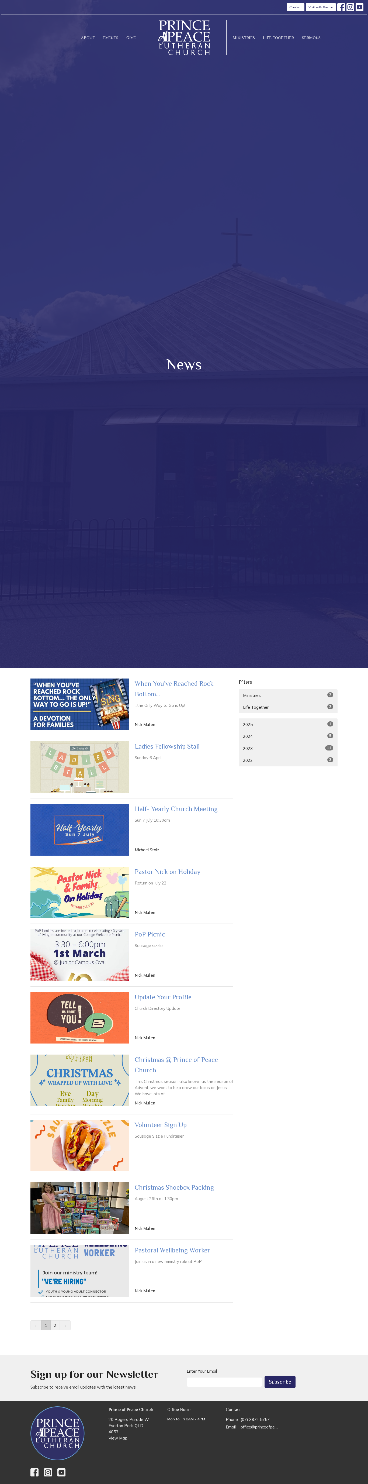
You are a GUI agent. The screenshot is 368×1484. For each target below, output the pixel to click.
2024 (287, 736)
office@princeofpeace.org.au (260, 1427)
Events (110, 37)
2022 (287, 760)
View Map (118, 1438)
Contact (295, 7)
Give (131, 37)
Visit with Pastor (320, 7)
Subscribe (280, 1382)
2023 (287, 748)
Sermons (311, 37)
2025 (287, 724)
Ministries (243, 37)
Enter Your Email (202, 1371)
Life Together (278, 37)
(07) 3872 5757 (255, 1419)
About (88, 37)
